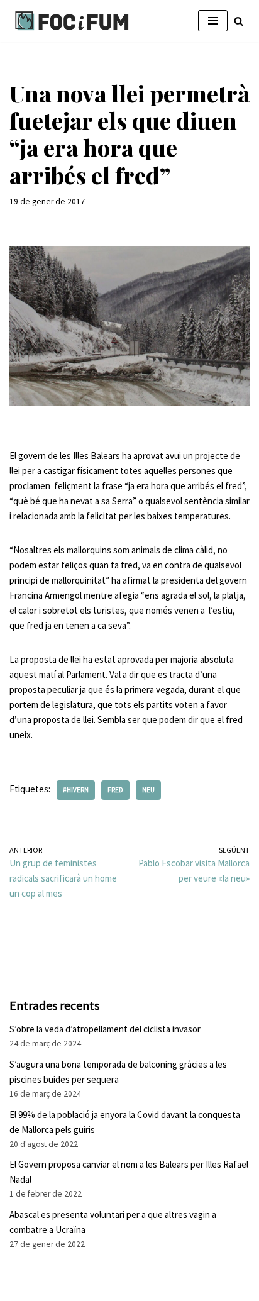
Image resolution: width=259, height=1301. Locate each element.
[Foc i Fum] (72, 21)
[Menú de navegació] (213, 20)
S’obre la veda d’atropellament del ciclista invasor (105, 1029)
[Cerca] (238, 21)
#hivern (76, 789)
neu (148, 789)
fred (115, 789)
